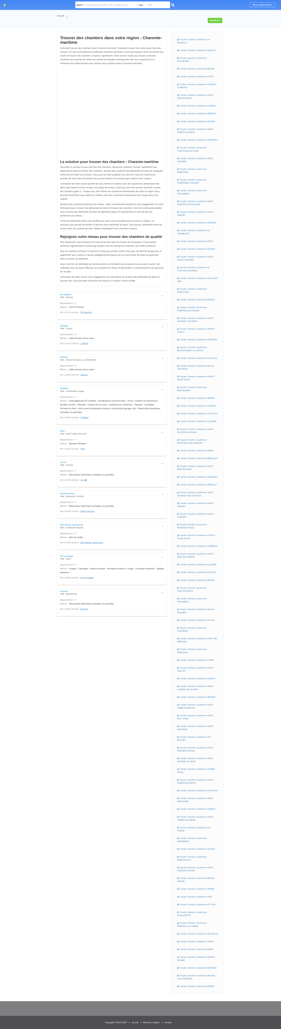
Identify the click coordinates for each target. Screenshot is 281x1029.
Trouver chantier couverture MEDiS (196, 450)
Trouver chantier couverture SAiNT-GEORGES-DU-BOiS (195, 760)
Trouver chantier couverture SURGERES (198, 139)
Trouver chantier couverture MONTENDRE (192, 389)
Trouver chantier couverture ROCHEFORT (192, 59)
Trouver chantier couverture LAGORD (197, 105)
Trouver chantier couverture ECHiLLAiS (198, 358)
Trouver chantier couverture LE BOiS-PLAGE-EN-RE (196, 537)
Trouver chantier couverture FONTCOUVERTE (192, 589)
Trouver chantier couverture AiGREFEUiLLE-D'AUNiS (192, 309)
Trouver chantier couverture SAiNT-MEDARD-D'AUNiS (195, 749)
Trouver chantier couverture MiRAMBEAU (192, 840)
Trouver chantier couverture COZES (196, 660)
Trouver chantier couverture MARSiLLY (198, 484)
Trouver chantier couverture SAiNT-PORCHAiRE (195, 800)
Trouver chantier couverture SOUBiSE (197, 405)
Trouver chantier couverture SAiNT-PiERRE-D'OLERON (195, 131)
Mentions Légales (151, 1022)
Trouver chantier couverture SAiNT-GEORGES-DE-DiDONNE (195, 203)
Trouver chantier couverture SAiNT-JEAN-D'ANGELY (195, 96)
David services (87, 511)
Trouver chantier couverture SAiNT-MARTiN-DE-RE (195, 468)
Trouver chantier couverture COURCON (198, 790)
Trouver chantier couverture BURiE (196, 949)
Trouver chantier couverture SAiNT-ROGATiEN (195, 728)
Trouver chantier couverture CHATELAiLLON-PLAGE (192, 149)
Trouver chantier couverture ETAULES (197, 572)
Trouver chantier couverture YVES (195, 896)
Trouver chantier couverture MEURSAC (198, 967)
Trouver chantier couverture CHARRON (198, 546)
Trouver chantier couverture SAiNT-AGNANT (195, 505)
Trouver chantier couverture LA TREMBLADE (193, 232)
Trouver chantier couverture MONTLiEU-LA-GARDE (192, 924)
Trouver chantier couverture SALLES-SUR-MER (196, 611)
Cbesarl (84, 374)
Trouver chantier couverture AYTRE (196, 76)
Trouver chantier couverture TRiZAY (196, 941)
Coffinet (84, 343)
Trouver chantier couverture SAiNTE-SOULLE (196, 330)
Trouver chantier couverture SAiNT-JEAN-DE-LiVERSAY (195, 555)
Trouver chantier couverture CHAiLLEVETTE (192, 914)
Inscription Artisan (263, 5)
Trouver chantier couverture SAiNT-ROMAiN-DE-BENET (195, 781)
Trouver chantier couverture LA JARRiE (198, 421)
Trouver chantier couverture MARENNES (192, 170)
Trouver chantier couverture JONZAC (197, 299)
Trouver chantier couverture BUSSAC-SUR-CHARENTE (196, 977)
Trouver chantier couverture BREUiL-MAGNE (196, 880)
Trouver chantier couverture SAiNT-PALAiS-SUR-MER (195, 258)
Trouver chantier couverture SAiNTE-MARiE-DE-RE (196, 378)
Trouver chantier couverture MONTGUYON (192, 858)
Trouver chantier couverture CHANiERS (198, 339)
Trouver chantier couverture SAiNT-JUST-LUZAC (195, 717)
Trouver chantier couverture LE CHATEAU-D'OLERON (193, 269)
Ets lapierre (86, 312)
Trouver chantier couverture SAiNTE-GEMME (196, 958)
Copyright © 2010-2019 (116, 1022)
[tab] (112, 296)
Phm (82, 448)
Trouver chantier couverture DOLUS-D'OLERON (196, 367)
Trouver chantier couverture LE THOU (197, 904)
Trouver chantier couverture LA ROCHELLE (193, 41)
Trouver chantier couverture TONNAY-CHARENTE (197, 86)
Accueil (60, 15)
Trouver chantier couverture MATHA (197, 580)
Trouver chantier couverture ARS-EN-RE (198, 933)
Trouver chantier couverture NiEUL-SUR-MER (195, 160)
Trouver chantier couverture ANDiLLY (197, 678)
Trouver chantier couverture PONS (196, 241)
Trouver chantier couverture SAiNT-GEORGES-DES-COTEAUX (195, 494)
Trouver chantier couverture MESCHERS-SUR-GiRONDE (192, 441)
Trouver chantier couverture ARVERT (197, 398)
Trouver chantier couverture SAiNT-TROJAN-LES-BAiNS (195, 818)
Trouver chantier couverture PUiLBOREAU (192, 192)
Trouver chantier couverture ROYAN (196, 68)
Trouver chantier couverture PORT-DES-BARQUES (197, 640)
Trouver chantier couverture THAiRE (196, 888)
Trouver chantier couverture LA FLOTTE (198, 413)
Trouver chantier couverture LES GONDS (194, 829)
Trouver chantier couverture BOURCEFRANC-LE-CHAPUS (192, 349)
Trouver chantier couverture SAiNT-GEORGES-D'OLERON (195, 320)
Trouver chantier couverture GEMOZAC (198, 476)
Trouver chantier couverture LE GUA (196, 620)
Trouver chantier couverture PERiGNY (197, 113)
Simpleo (84, 417)
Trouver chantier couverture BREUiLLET (198, 458)
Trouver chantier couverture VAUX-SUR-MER (197, 280)
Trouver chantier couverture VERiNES (197, 697)
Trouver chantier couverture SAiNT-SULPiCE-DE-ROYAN (195, 431)
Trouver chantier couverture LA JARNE (197, 564)
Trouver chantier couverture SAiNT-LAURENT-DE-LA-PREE (195, 688)
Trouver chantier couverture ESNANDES (192, 629)
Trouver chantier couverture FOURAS (197, 249)
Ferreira (84, 609)
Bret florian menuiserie (91, 542)
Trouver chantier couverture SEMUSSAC (192, 651)
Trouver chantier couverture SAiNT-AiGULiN (195, 669)
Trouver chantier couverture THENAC (197, 809)
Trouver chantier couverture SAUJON (197, 121)
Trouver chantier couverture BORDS (196, 986)
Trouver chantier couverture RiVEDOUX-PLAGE (192, 526)
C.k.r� (83, 480)
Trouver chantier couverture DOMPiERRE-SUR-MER (192, 181)
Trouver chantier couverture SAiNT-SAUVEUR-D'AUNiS (195, 869)
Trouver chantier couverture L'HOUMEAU (192, 600)
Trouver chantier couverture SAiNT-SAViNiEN (195, 515)
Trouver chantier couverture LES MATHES (194, 738)
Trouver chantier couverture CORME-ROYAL (196, 770)
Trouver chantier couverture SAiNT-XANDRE (195, 213)
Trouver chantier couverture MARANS (197, 222)
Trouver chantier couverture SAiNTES (197, 50)
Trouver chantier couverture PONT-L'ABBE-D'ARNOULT (195, 706)
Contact (168, 1022)
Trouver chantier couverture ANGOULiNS (192, 290)
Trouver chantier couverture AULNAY (197, 848)
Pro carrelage (87, 577)
